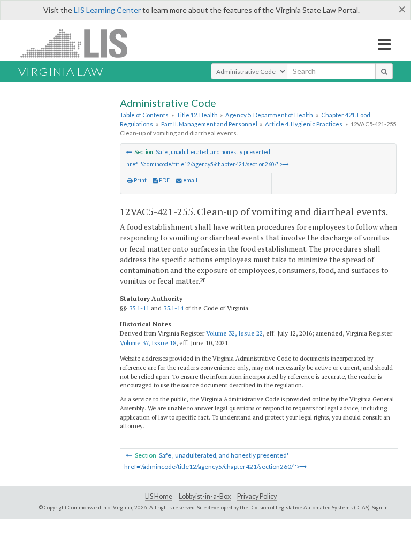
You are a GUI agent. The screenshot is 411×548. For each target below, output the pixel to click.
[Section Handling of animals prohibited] (129, 152)
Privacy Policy (257, 496)
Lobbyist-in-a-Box (205, 496)
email (189, 180)
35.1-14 (173, 308)
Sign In (380, 507)
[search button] (384, 71)
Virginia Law (60, 71)
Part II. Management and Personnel (209, 123)
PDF (164, 180)
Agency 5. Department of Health (269, 114)
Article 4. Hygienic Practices (303, 123)
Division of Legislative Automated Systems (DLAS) (309, 507)
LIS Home (158, 496)
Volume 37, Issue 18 (148, 343)
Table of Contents (144, 114)
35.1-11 (139, 308)
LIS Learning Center (107, 9)
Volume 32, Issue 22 (234, 333)
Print (140, 180)
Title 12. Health (197, 114)
